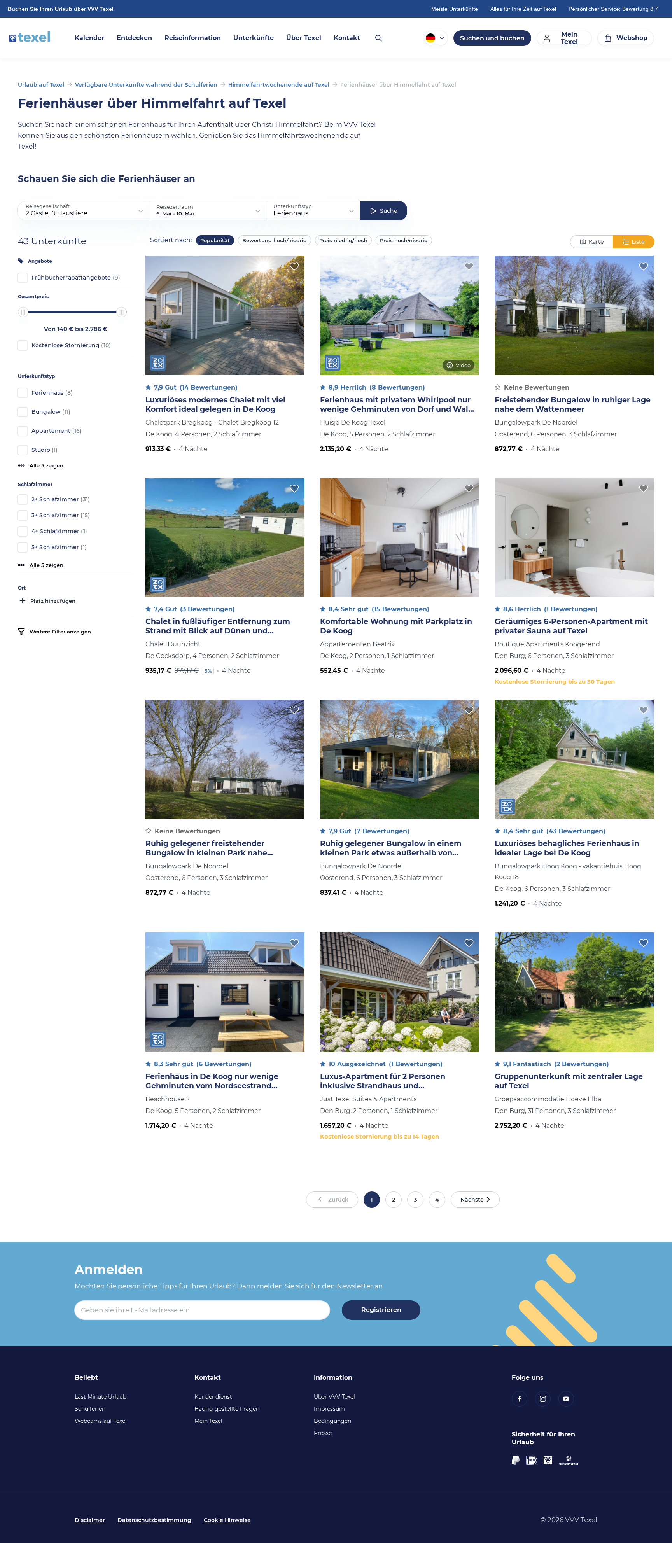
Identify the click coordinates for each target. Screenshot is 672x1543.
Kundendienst (213, 1396)
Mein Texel (208, 1420)
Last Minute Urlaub (100, 1396)
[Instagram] (546, 1399)
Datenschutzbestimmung (154, 1520)
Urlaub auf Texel (41, 84)
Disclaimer (90, 1520)
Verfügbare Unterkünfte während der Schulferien (146, 84)
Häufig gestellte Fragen (226, 1408)
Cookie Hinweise (227, 1520)
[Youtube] (570, 1399)
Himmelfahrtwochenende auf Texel (278, 84)
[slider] (23, 312)
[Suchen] (378, 38)
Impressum (329, 1408)
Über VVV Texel (334, 1396)
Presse (323, 1432)
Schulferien (90, 1408)
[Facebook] (523, 1399)
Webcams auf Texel (101, 1420)
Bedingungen (332, 1420)
